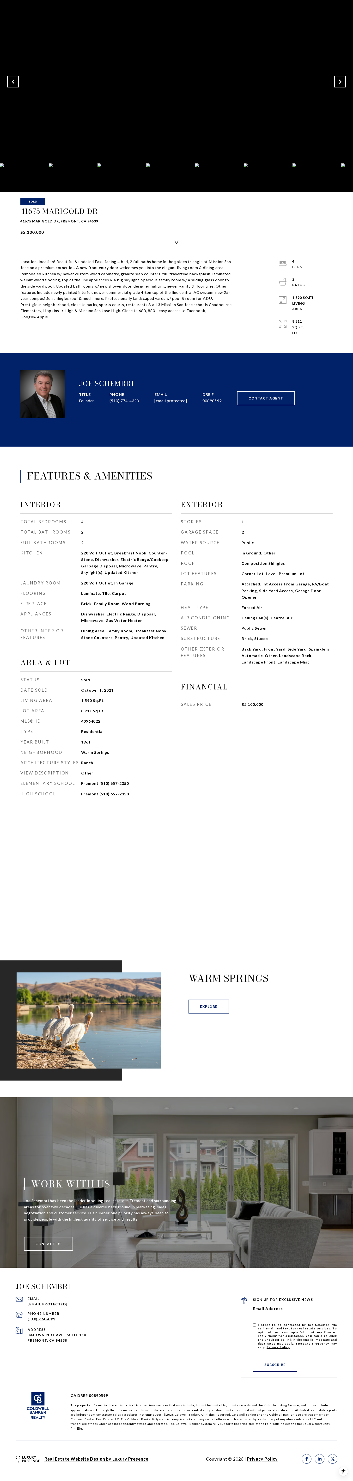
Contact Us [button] (48, 1244)
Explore (209, 1006)
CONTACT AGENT (266, 398)
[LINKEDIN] (319, 1459)
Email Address (268, 1308)
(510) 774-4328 (124, 400)
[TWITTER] (332, 1459)
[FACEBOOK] (306, 1459)
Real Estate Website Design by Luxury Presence (96, 1459)
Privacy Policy (278, 1347)
